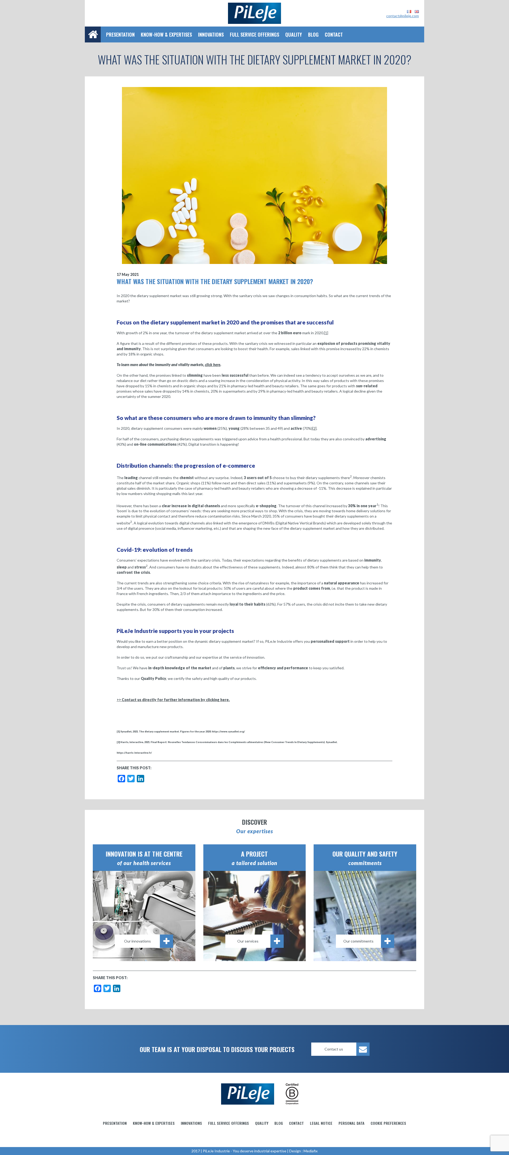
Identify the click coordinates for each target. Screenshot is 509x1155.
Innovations (211, 34)
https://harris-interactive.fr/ (134, 752)
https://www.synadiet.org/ (228, 731)
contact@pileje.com (402, 16)
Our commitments (358, 941)
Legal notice (321, 1123)
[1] (326, 333)
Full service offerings (254, 34)
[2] (314, 428)
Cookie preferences (388, 1123)
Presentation (120, 34)
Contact (334, 34)
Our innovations (137, 941)
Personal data (352, 1123)
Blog (313, 34)
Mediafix (311, 1151)
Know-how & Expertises (166, 34)
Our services (247, 941)
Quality (293, 34)
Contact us (333, 1049)
